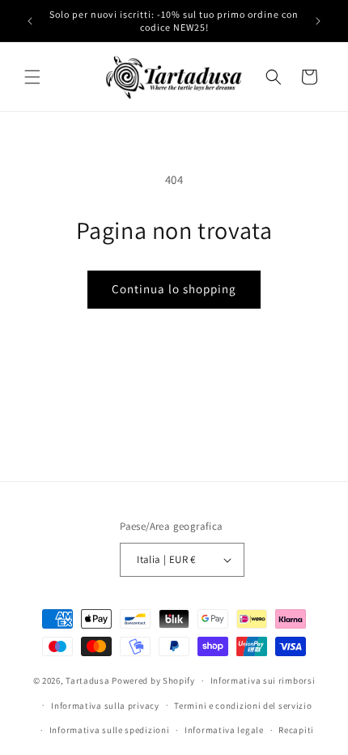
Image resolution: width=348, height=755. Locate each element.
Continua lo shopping (174, 288)
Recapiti (296, 730)
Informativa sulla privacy (105, 705)
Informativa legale (224, 730)
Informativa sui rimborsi (263, 680)
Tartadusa (87, 680)
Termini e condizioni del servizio (243, 705)
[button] (32, 77)
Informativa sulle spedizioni (109, 730)
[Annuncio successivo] (318, 21)
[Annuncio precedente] (30, 21)
